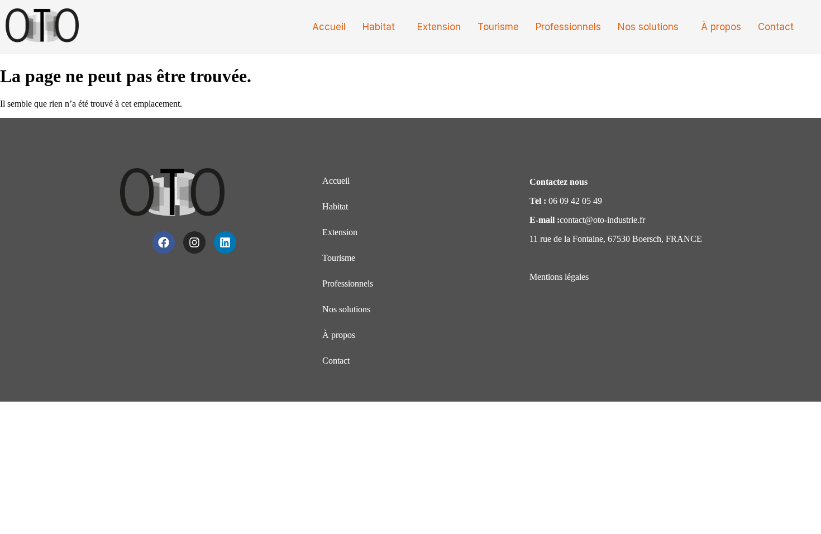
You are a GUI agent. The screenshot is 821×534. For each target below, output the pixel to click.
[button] (381, 27)
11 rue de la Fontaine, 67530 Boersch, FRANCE (615, 239)
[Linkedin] (225, 242)
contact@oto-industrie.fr (602, 220)
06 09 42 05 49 (575, 201)
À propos (721, 26)
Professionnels (568, 26)
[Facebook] (163, 242)
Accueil (329, 26)
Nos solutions (648, 26)
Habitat (378, 26)
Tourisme (498, 26)
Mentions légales (559, 277)
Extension (439, 26)
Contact (776, 26)
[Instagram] (194, 242)
